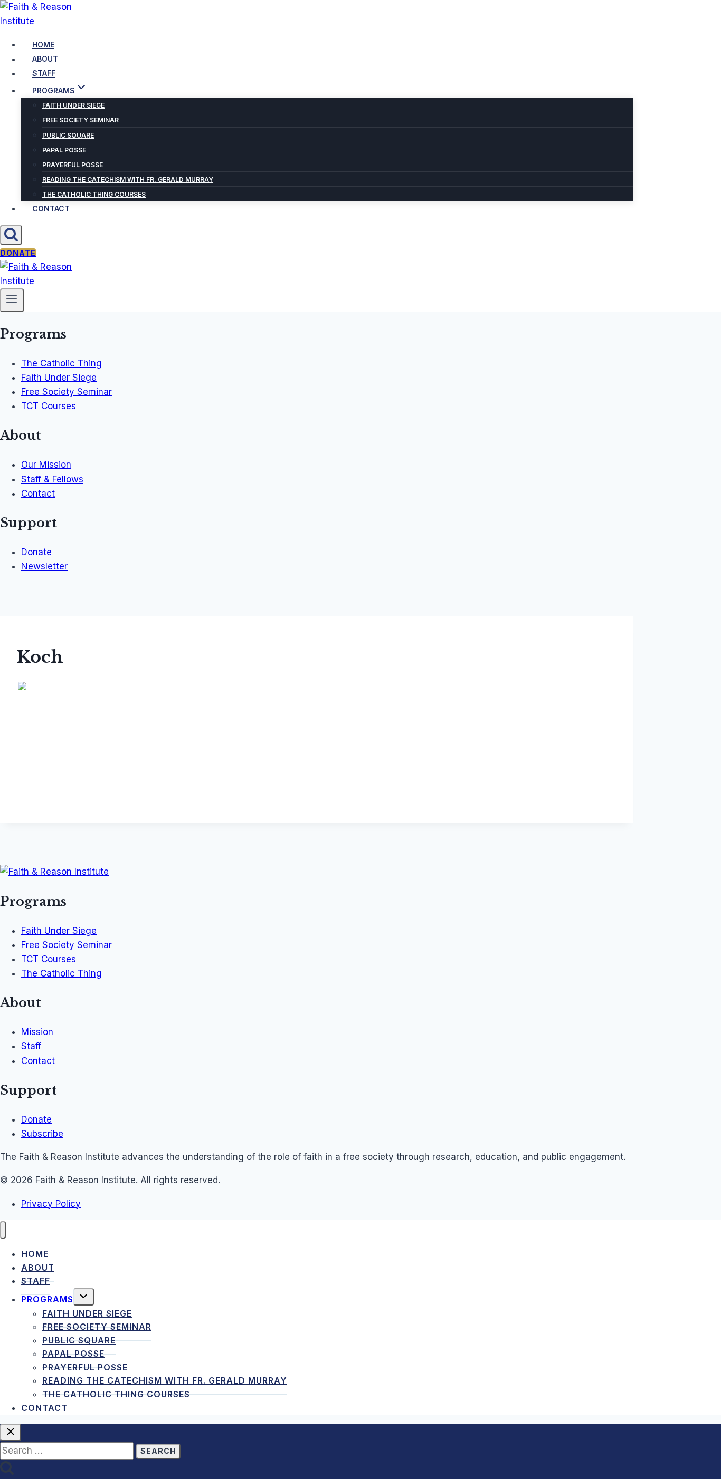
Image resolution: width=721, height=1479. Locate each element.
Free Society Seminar (80, 120)
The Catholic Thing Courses (94, 194)
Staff (43, 73)
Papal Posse (64, 150)
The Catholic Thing (61, 363)
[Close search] (10, 1432)
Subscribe (42, 1133)
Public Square (68, 135)
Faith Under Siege (73, 105)
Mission (37, 1032)
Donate (18, 252)
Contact (51, 208)
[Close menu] (3, 1230)
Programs (47, 1299)
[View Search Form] (11, 235)
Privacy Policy (51, 1203)
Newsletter (44, 566)
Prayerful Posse (72, 165)
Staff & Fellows (52, 479)
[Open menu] (12, 300)
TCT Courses (48, 406)
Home (43, 44)
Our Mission (46, 464)
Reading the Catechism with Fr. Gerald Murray (127, 179)
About (45, 59)
